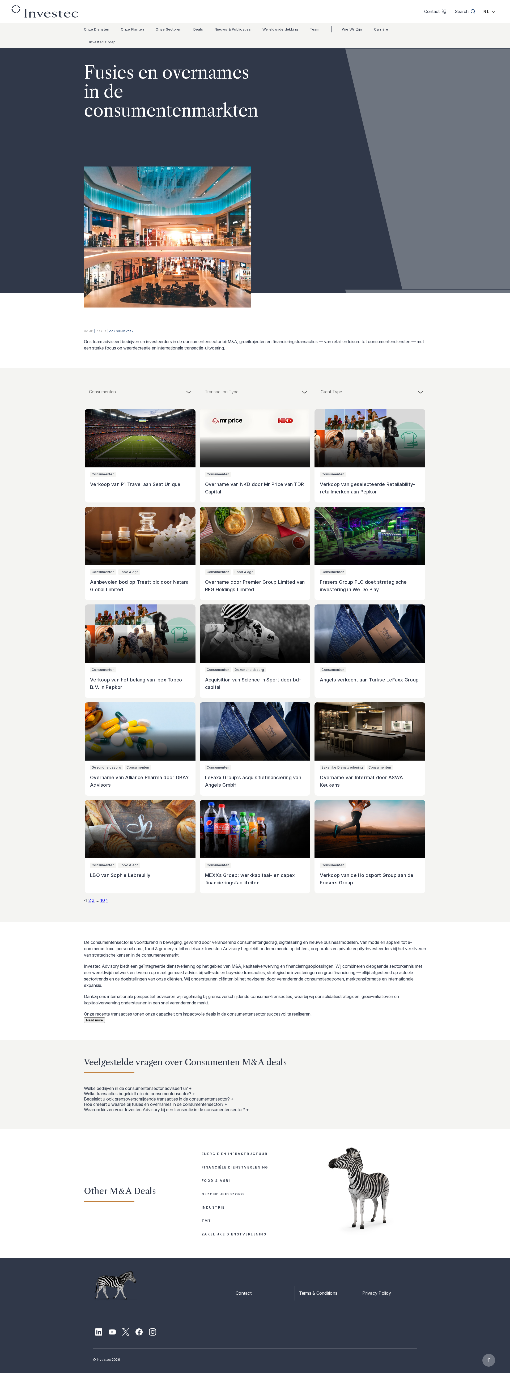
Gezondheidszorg (249, 670)
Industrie (213, 1207)
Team (315, 29)
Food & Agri (129, 572)
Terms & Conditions (318, 1293)
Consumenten (103, 474)
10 (102, 900)
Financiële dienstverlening (235, 1167)
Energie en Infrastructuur (235, 1154)
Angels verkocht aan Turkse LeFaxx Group (369, 680)
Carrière (381, 29)
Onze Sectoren (168, 29)
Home (88, 331)
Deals (198, 29)
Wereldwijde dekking (280, 29)
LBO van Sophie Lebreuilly (120, 875)
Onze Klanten (132, 29)
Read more (94, 1020)
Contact (244, 1293)
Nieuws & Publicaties (233, 29)
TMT (206, 1221)
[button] (255, 1088)
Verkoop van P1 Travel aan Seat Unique (135, 484)
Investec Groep (102, 42)
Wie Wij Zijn (352, 29)
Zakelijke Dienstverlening (342, 767)
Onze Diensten (96, 29)
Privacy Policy (376, 1293)
